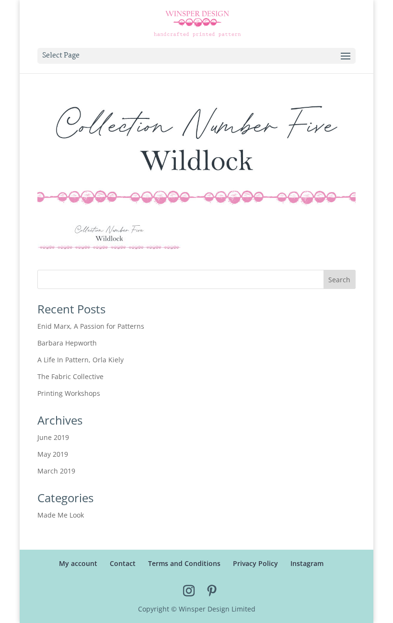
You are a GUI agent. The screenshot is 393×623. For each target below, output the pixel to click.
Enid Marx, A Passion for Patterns (90, 326)
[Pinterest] (212, 591)
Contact (123, 563)
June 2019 (53, 437)
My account (78, 563)
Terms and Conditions (184, 563)
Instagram (307, 563)
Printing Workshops (68, 393)
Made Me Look (60, 514)
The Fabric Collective (70, 376)
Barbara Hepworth (67, 342)
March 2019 (56, 470)
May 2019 (52, 454)
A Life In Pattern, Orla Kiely (80, 359)
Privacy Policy (255, 563)
